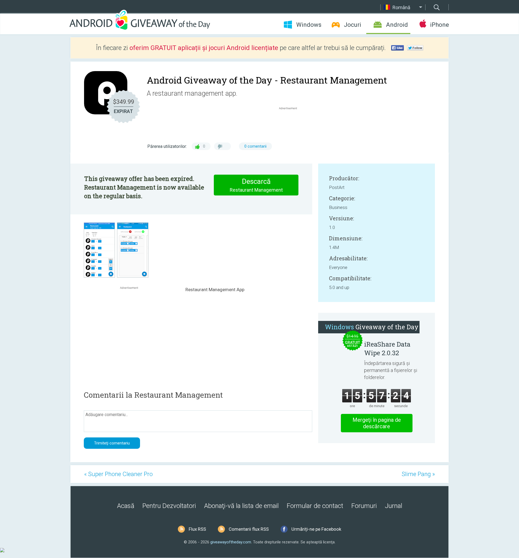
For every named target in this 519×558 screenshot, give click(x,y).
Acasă (125, 506)
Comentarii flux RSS (249, 529)
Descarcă (256, 185)
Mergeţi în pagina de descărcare (376, 423)
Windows (308, 24)
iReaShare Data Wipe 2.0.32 (387, 348)
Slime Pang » (418, 474)
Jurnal (393, 506)
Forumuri (364, 506)
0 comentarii (255, 146)
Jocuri (352, 24)
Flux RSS (197, 529)
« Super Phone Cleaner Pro (118, 474)
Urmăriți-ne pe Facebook (316, 529)
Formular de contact (315, 506)
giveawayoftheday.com (230, 542)
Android (397, 24)
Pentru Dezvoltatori (169, 506)
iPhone (439, 24)
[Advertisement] (291, 123)
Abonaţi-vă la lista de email (241, 506)
